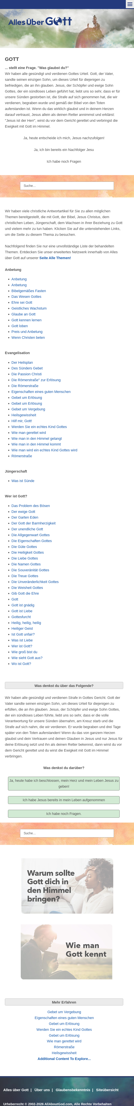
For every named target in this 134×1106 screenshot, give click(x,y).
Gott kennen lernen (26, 320)
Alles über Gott (16, 1090)
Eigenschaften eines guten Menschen (41, 392)
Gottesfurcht (21, 617)
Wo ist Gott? (21, 664)
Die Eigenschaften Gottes (31, 541)
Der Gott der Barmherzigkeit (33, 523)
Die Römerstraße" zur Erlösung (36, 380)
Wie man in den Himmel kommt (36, 444)
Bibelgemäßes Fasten (28, 291)
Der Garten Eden (24, 517)
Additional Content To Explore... (64, 1059)
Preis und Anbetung (26, 332)
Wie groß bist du (24, 652)
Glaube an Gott (23, 314)
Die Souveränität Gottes (30, 570)
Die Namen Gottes (26, 564)
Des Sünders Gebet (27, 368)
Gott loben (19, 326)
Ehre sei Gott (21, 302)
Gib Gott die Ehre (25, 593)
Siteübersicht (107, 1090)
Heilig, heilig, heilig (26, 623)
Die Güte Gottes (24, 547)
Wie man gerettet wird (28, 433)
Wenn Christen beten (28, 337)
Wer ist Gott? (21, 646)
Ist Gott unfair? (23, 634)
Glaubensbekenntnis (73, 1090)
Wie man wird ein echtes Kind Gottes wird (44, 450)
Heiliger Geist (22, 628)
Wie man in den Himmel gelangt (36, 438)
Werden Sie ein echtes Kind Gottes (39, 427)
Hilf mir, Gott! (21, 421)
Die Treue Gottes (24, 576)
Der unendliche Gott (27, 529)
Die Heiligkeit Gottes (27, 552)
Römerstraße (21, 456)
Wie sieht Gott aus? (26, 658)
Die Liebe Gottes (24, 558)
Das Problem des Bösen (30, 506)
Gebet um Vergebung (28, 409)
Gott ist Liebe (21, 611)
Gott (14, 599)
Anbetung (19, 279)
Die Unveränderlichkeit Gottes (35, 582)
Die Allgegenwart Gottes (30, 535)
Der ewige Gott (23, 512)
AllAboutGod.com (58, 1104)
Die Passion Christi (26, 374)
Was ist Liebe (22, 640)
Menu (130, 4)
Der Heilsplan (22, 362)
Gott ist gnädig (22, 605)
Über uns (42, 1090)
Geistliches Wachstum (29, 308)
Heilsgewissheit (23, 415)
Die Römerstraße (24, 386)
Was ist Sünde (22, 481)
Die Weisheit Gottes (27, 588)
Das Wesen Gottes (26, 297)
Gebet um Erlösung (26, 398)
